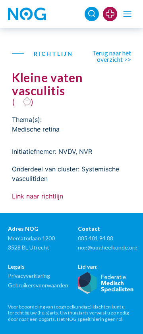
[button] (127, 14)
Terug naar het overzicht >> (111, 56)
